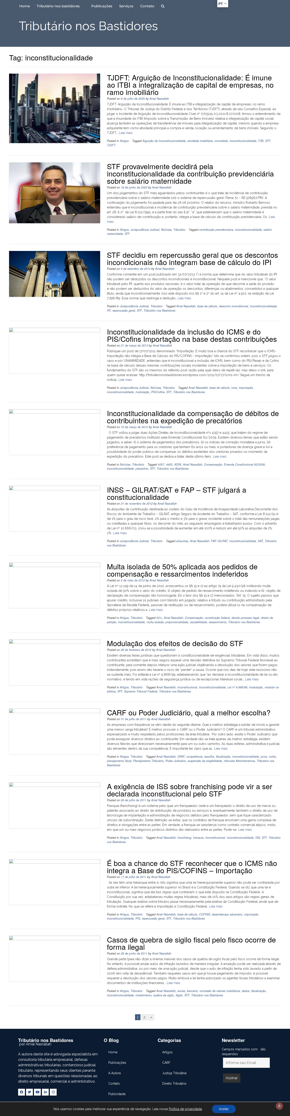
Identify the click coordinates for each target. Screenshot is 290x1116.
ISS (257, 838)
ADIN (177, 464)
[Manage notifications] (279, 1106)
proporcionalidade (176, 622)
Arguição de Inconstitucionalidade (164, 141)
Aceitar (224, 1109)
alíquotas (182, 541)
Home (24, 6)
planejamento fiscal (119, 761)
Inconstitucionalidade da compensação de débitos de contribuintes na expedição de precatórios (193, 416)
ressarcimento (217, 622)
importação (246, 388)
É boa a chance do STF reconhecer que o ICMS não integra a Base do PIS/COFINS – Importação (192, 866)
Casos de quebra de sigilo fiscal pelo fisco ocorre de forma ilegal (191, 943)
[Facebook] (21, 1092)
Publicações (101, 6)
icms (234, 388)
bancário (192, 991)
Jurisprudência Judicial (144, 230)
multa (272, 756)
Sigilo (179, 995)
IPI (109, 310)
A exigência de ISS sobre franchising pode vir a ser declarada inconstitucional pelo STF (189, 790)
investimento (143, 995)
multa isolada (155, 622)
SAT (260, 541)
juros (264, 756)
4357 (161, 464)
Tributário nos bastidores (58, 6)
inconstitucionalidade (243, 141)
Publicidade (117, 1094)
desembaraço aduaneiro (227, 914)
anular (181, 991)
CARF (181, 756)
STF (267, 141)
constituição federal (217, 618)
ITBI (260, 141)
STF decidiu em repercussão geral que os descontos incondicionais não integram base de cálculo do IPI (192, 258)
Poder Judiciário (175, 761)
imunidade (221, 141)
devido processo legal (245, 618)
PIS (137, 918)
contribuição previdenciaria (216, 230)
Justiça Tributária (174, 1073)
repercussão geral (123, 310)
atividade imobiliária (200, 141)
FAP (213, 541)
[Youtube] (37, 1092)
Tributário (179, 230)
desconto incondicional (233, 306)
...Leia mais (125, 133)
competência (194, 756)
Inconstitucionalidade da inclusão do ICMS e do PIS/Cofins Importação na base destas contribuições (192, 335)
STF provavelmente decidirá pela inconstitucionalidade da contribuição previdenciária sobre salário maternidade (190, 173)
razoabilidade (198, 622)
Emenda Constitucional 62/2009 (244, 464)
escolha (209, 756)
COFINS (204, 914)
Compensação (213, 464)
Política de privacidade (185, 1109)
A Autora (114, 1073)
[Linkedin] (45, 1092)
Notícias (166, 230)
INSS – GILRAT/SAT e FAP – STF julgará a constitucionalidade (176, 493)
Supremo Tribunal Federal (140, 691)
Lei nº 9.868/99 (237, 687)
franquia (198, 838)
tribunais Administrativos (239, 761)
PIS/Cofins (157, 392)
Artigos (124, 141)
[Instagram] (53, 1092)
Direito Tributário (174, 1083)
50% (159, 618)
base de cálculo (207, 306)
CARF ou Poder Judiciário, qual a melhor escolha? (189, 712)
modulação (142, 392)
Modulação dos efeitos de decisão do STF (175, 643)
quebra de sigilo (163, 995)
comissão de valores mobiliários (220, 991)
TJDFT (111, 145)
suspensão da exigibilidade (205, 761)
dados (245, 991)
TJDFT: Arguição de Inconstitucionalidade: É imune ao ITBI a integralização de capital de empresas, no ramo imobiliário (190, 84)
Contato (147, 6)
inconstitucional (187, 687)
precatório (141, 468)
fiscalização (223, 756)
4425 (169, 464)
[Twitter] (29, 1092)
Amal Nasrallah (159, 99)
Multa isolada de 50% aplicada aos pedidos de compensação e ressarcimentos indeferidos (182, 570)
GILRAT (222, 541)
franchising (184, 838)
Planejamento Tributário (148, 761)
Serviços (126, 6)
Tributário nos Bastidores (159, 310)
